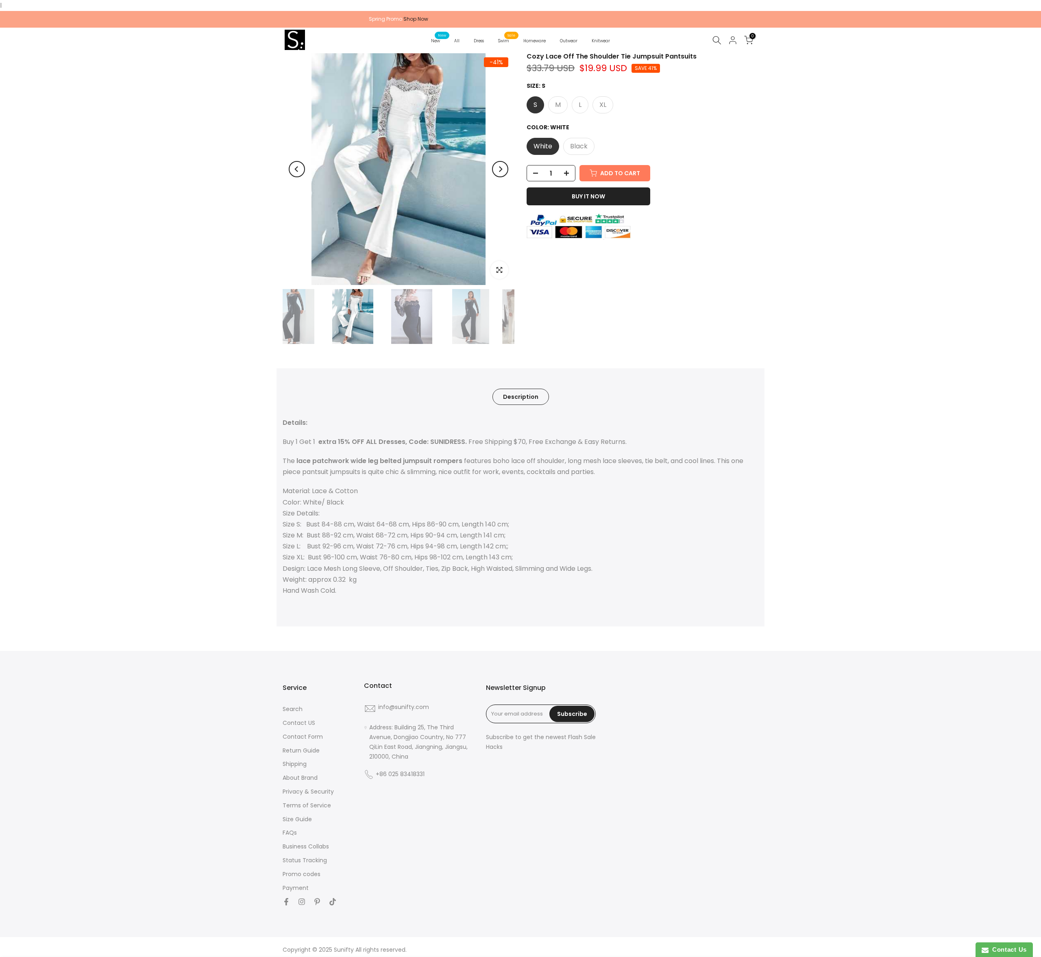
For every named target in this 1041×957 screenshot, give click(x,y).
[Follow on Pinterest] (317, 902)
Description (520, 396)
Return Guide (301, 751)
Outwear (568, 41)
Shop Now (415, 18)
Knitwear (601, 41)
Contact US (299, 723)
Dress (479, 41)
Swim (506, 40)
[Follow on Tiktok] (332, 902)
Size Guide (297, 819)
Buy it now (588, 196)
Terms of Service (307, 805)
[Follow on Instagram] (301, 902)
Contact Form (303, 737)
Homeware (534, 41)
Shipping (295, 764)
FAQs (290, 833)
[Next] (500, 169)
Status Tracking (305, 860)
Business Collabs (306, 846)
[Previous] (297, 169)
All (457, 41)
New (438, 40)
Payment (296, 888)
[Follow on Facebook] (286, 902)
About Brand (300, 778)
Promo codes (301, 874)
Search (293, 709)
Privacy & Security (308, 792)
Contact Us (1008, 949)
